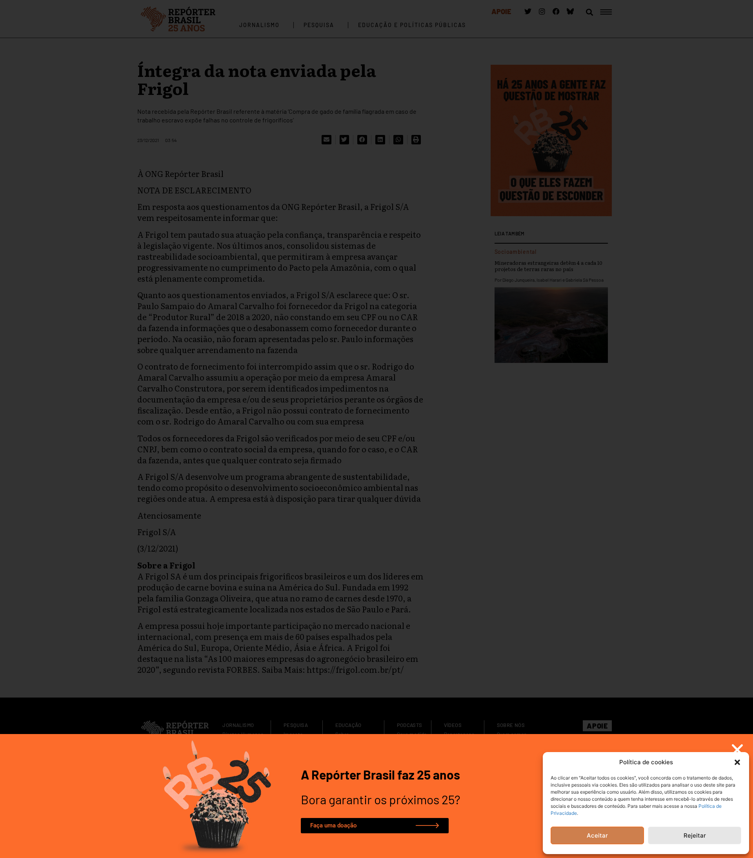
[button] (737, 762)
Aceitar (597, 835)
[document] (376, 429)
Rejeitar (695, 835)
